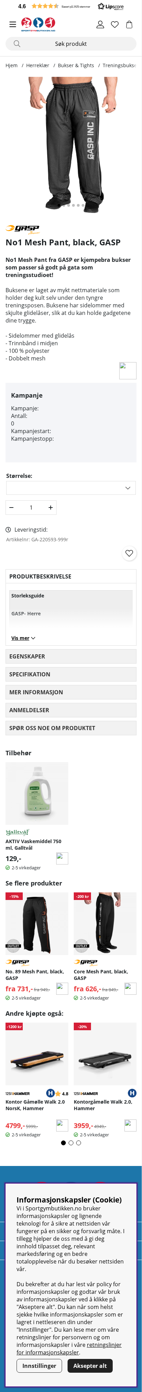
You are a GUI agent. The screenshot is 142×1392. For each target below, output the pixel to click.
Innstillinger (39, 1366)
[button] (71, 6)
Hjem (12, 65)
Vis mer (20, 638)
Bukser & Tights (76, 65)
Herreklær (37, 65)
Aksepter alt (90, 1366)
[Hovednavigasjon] (13, 24)
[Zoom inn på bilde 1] (71, 148)
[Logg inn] (100, 24)
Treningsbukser (121, 65)
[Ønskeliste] (115, 24)
